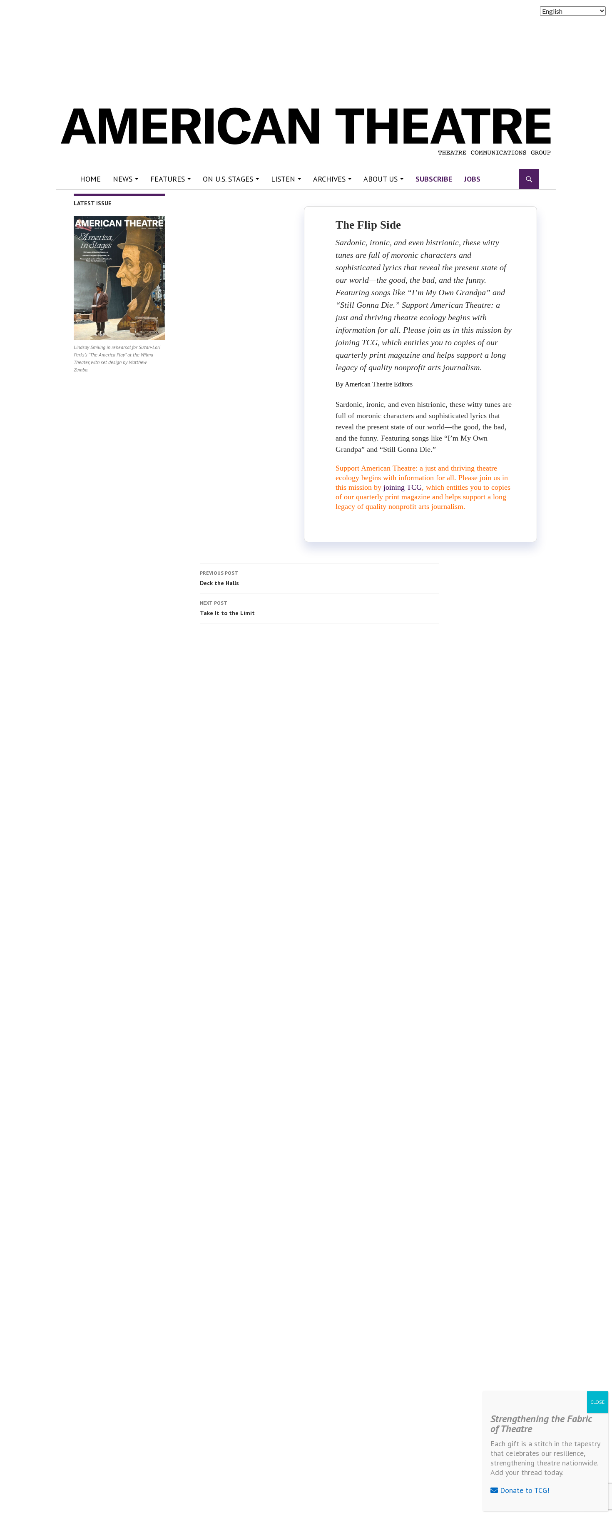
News (122, 179)
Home (90, 179)
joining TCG (402, 487)
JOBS (472, 179)
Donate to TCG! (523, 1490)
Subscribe (433, 179)
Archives (329, 179)
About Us (380, 179)
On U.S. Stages (228, 179)
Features (167, 179)
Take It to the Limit (227, 608)
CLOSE (597, 1402)
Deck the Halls (219, 578)
